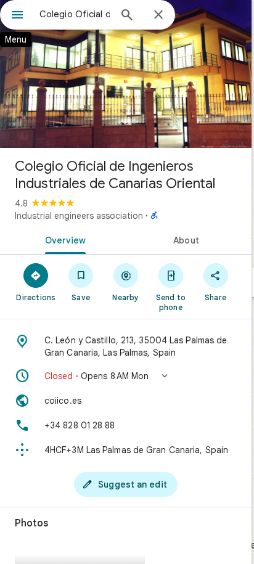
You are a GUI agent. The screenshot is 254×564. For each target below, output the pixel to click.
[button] (126, 376)
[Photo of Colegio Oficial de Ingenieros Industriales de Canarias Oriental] (126, 74)
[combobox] (74, 14)
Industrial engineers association (79, 215)
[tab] (62, 239)
